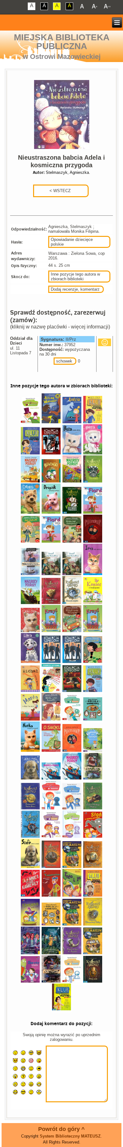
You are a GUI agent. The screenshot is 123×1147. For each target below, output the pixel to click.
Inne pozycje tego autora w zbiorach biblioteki (75, 276)
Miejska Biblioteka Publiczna (61, 41)
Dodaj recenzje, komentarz (75, 289)
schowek (64, 361)
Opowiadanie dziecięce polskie (72, 242)
